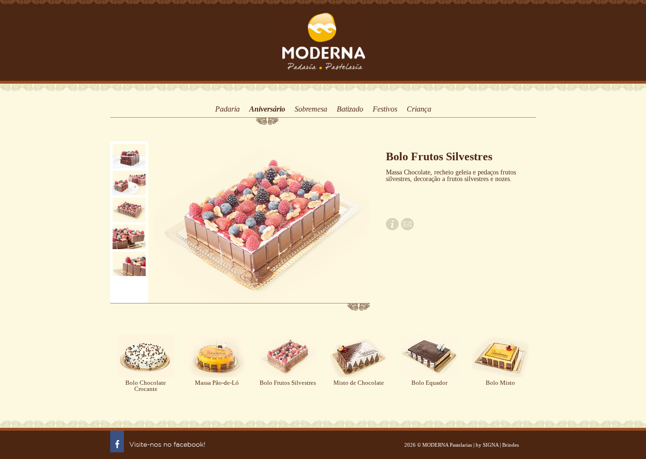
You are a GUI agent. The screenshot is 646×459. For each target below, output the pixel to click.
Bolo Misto (500, 382)
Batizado (350, 109)
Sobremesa (311, 109)
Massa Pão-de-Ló (217, 382)
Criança (419, 109)
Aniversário (267, 109)
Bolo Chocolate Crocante (145, 385)
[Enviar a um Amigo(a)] (407, 228)
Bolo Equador (429, 382)
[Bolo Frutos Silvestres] (129, 156)
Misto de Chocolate (358, 382)
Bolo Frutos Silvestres (288, 382)
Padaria (227, 109)
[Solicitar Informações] (392, 228)
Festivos (385, 109)
